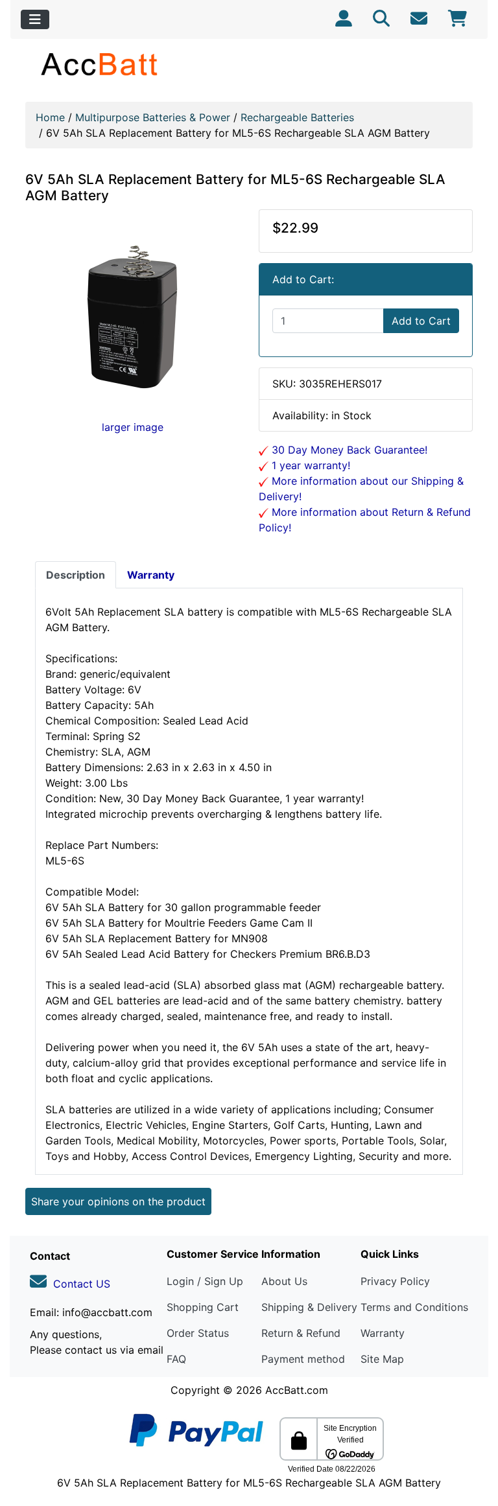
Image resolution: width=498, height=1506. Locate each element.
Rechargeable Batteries (297, 117)
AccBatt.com (296, 1390)
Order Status (198, 1332)
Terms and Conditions (414, 1307)
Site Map (382, 1358)
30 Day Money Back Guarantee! (347, 449)
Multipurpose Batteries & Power (152, 117)
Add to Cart (421, 320)
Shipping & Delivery (309, 1307)
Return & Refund (300, 1332)
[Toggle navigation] (35, 19)
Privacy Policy (395, 1281)
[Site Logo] (100, 64)
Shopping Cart (203, 1307)
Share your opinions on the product (118, 1201)
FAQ (176, 1358)
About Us (284, 1281)
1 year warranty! (309, 465)
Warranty (383, 1332)
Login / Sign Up (205, 1281)
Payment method (303, 1358)
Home (50, 117)
